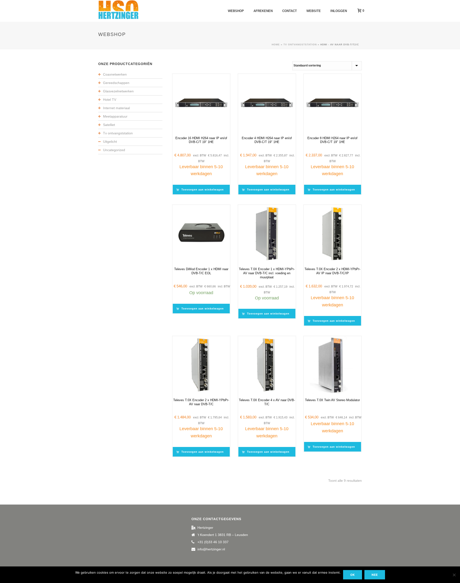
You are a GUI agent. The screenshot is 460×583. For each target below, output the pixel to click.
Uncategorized (114, 150)
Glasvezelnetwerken (118, 91)
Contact (289, 11)
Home (276, 44)
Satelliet (109, 125)
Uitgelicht (110, 141)
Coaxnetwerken (115, 74)
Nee (375, 575)
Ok (352, 575)
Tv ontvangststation (300, 44)
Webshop (236, 11)
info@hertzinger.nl (211, 549)
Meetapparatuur (115, 116)
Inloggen (338, 11)
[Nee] (454, 574)
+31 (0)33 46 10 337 (213, 542)
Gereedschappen (116, 83)
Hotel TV (109, 99)
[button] (201, 189)
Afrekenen (263, 11)
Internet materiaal (116, 108)
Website (313, 11)
